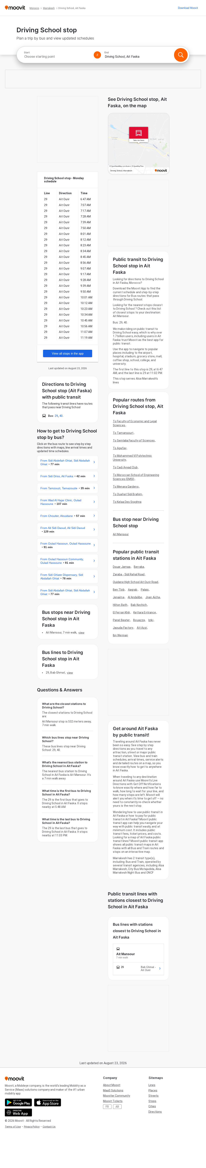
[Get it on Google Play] (18, 1102)
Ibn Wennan (120, 635)
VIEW (81, 632)
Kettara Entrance (144, 612)
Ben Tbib (119, 589)
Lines (151, 1085)
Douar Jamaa (121, 566)
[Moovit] (15, 7)
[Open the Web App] (18, 1112)
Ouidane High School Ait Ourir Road (135, 582)
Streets (153, 1095)
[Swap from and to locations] (97, 55)
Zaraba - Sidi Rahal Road (128, 574)
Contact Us (49, 1126)
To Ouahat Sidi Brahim (127, 494)
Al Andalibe (135, 597)
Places (152, 1090)
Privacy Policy (31, 1126)
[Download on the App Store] (47, 1102)
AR (117, 1106)
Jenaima (118, 597)
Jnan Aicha (152, 597)
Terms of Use (13, 1126)
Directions (155, 1111)
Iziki (150, 620)
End (106, 52)
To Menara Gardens (126, 486)
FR (107, 1106)
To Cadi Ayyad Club (125, 467)
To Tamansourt (123, 432)
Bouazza (139, 620)
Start (27, 52)
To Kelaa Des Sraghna (127, 501)
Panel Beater (121, 620)
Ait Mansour (121, 534)
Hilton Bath (120, 604)
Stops (152, 1101)
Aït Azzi (142, 627)
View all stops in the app (67, 353)
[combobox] (57, 57)
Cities (152, 1106)
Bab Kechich (139, 604)
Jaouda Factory (123, 627)
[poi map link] (139, 144)
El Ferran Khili (121, 612)
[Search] (181, 55)
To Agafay (119, 448)
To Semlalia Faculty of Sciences (134, 440)
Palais (145, 589)
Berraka (139, 566)
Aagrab (132, 589)
